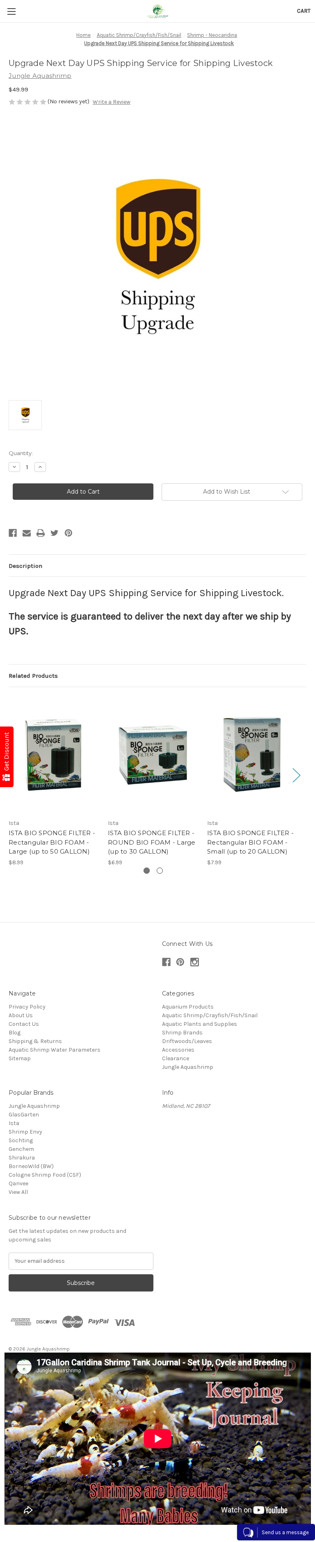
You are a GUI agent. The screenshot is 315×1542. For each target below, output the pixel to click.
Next (296, 775)
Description (25, 565)
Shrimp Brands (182, 1032)
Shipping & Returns (35, 1041)
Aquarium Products (188, 1006)
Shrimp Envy (25, 1131)
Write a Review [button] (111, 101)
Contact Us (24, 1023)
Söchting (21, 1140)
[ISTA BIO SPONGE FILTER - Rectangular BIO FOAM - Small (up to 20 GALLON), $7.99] (252, 755)
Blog (15, 1032)
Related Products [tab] (33, 675)
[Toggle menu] (11, 11)
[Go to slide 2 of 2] (160, 871)
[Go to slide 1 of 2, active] (147, 871)
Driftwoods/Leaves (187, 1041)
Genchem (21, 1149)
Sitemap (20, 1058)
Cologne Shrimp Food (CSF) (45, 1174)
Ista (14, 1123)
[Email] (27, 533)
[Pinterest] (68, 533)
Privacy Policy (27, 1006)
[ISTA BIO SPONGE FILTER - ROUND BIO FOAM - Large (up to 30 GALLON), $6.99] (153, 755)
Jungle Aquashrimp (187, 1067)
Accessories (178, 1049)
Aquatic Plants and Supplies (199, 1023)
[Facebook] (13, 533)
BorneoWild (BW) (31, 1166)
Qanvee (18, 1183)
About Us (21, 1015)
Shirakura (22, 1157)
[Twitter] (54, 533)
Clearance (175, 1058)
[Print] (41, 533)
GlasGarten (24, 1114)
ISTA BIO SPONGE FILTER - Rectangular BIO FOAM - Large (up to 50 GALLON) (52, 842)
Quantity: (21, 453)
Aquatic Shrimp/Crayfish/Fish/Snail (210, 1015)
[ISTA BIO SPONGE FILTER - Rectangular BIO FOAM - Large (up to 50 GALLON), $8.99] (54, 755)
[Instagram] (194, 962)
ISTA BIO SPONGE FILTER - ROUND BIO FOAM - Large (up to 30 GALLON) (152, 842)
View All (18, 1192)
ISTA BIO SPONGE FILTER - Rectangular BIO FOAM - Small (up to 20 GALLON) (250, 842)
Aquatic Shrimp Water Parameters (54, 1049)
